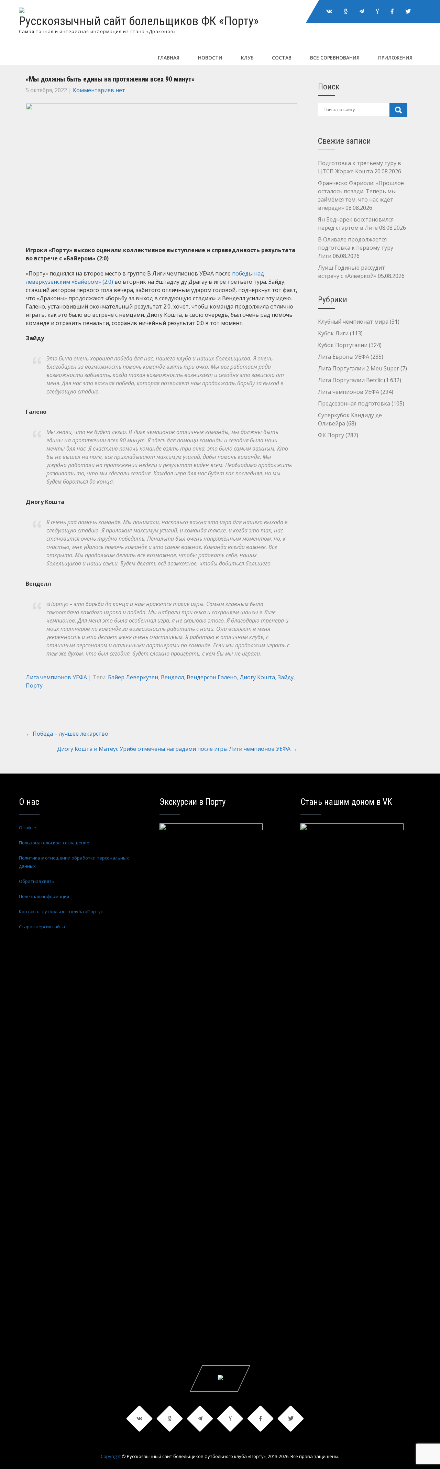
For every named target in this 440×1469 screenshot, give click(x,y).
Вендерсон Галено (212, 677)
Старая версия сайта (42, 926)
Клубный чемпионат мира (353, 321)
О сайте (27, 827)
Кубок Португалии (342, 345)
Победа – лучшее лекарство (67, 733)
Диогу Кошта (257, 677)
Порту (34, 685)
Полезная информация (44, 896)
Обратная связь (36, 881)
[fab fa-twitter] (408, 11)
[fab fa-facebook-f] (392, 11)
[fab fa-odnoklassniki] (346, 11)
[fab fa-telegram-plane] (361, 11)
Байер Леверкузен (133, 677)
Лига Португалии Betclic (350, 380)
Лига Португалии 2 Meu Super (358, 368)
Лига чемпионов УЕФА (56, 677)
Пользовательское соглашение (54, 843)
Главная (168, 57)
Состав (282, 57)
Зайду (286, 677)
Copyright (111, 1456)
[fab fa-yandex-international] (377, 11)
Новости (210, 57)
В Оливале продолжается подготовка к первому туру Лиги (355, 248)
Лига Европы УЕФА (343, 356)
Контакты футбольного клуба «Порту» (61, 911)
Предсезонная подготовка (354, 403)
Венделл (172, 677)
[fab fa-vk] (329, 11)
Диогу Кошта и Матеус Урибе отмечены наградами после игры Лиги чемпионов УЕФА (177, 749)
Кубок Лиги (333, 333)
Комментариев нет (99, 90)
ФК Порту (331, 435)
